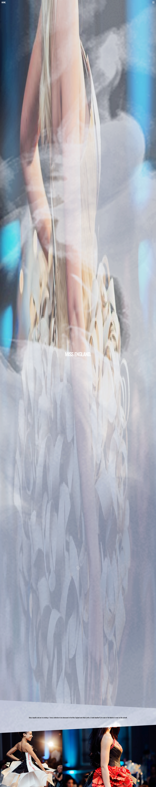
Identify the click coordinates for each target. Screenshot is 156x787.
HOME (4, 2)
